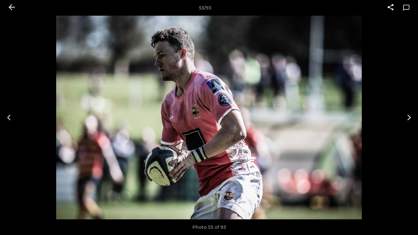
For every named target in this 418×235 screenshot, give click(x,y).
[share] (390, 7)
